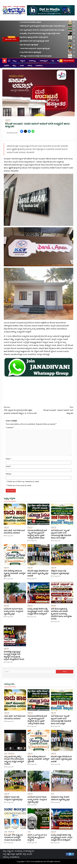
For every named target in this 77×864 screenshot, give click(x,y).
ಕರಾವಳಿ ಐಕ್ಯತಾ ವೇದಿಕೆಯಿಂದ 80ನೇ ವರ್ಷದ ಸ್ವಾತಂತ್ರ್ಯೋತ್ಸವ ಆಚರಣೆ (37, 573)
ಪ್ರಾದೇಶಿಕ (6, 65)
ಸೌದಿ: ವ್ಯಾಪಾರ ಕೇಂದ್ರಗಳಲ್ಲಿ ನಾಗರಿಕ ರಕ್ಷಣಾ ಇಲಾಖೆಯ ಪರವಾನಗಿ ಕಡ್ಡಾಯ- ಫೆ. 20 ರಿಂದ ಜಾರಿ (20, 410)
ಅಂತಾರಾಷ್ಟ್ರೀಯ (44, 60)
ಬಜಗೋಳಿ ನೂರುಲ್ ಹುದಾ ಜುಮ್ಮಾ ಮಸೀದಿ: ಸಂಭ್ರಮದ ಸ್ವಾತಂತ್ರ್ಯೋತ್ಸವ (13, 611)
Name (8, 459)
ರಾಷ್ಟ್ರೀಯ (22, 60)
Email (8, 466)
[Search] (58, 60)
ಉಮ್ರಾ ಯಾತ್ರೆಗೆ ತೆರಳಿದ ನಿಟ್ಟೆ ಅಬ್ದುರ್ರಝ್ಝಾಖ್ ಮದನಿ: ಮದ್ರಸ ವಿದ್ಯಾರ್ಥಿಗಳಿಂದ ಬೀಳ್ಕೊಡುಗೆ (38, 611)
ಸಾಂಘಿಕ (22, 65)
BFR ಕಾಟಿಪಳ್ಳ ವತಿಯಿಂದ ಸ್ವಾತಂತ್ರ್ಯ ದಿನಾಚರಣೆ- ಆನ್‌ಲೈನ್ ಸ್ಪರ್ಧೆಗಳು (14, 573)
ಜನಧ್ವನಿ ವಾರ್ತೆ (7, 119)
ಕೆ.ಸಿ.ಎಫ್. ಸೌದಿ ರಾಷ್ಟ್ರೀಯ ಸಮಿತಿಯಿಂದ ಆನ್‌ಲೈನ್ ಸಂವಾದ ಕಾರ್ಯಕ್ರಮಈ (13, 837)
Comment (10, 427)
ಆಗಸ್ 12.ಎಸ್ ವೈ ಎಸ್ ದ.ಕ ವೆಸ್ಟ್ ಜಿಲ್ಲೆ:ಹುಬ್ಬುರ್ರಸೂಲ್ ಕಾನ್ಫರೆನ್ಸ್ (37, 837)
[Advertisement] (38, 390)
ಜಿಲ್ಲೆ (14, 65)
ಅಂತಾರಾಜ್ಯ (31, 60)
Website (8, 474)
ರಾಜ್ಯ (14, 60)
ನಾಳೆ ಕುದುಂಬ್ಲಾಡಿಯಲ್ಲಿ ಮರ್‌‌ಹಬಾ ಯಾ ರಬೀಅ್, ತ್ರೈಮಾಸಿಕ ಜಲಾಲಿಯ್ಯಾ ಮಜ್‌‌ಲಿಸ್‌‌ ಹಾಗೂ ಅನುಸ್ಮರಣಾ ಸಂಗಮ (61, 614)
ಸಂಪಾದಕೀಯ (39, 65)
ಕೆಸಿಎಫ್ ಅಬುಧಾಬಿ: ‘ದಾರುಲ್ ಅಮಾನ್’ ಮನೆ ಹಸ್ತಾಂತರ (58, 410)
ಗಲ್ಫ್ (53, 60)
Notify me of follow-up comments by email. (23, 481)
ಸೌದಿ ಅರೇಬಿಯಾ (11, 753)
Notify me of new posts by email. (19, 485)
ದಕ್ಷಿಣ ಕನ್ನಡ (11, 854)
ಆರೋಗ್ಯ (30, 65)
